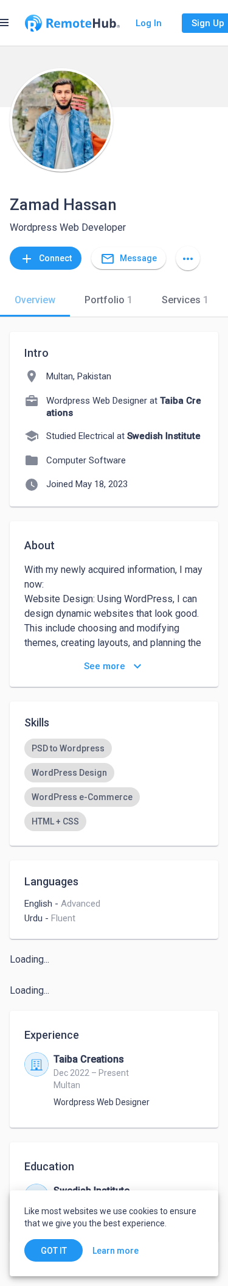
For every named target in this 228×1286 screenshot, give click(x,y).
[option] (68, 748)
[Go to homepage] (72, 23)
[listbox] (114, 785)
